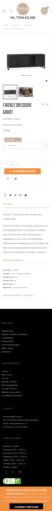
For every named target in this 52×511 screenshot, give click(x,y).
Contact (4, 371)
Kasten (15, 25)
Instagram (13, 472)
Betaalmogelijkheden (9, 385)
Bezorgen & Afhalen (9, 382)
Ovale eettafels (7, 338)
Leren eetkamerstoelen (10, 345)
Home (5, 25)
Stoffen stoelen (7, 348)
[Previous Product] (43, 104)
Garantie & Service (8, 388)
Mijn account (6, 375)
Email (25, 195)
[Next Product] (47, 104)
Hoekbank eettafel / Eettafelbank (14, 334)
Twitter (10, 195)
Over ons (5, 378)
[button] (46, 80)
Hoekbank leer (7, 331)
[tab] (26, 204)
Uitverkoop (5, 352)
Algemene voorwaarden (10, 392)
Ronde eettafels (7, 341)
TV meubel (28, 25)
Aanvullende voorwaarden (11, 395)
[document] (26, 498)
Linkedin (20, 472)
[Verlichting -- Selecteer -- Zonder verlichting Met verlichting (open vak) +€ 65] (26, 148)
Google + (20, 195)
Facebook (5, 195)
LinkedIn (15, 195)
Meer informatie (39, 500)
